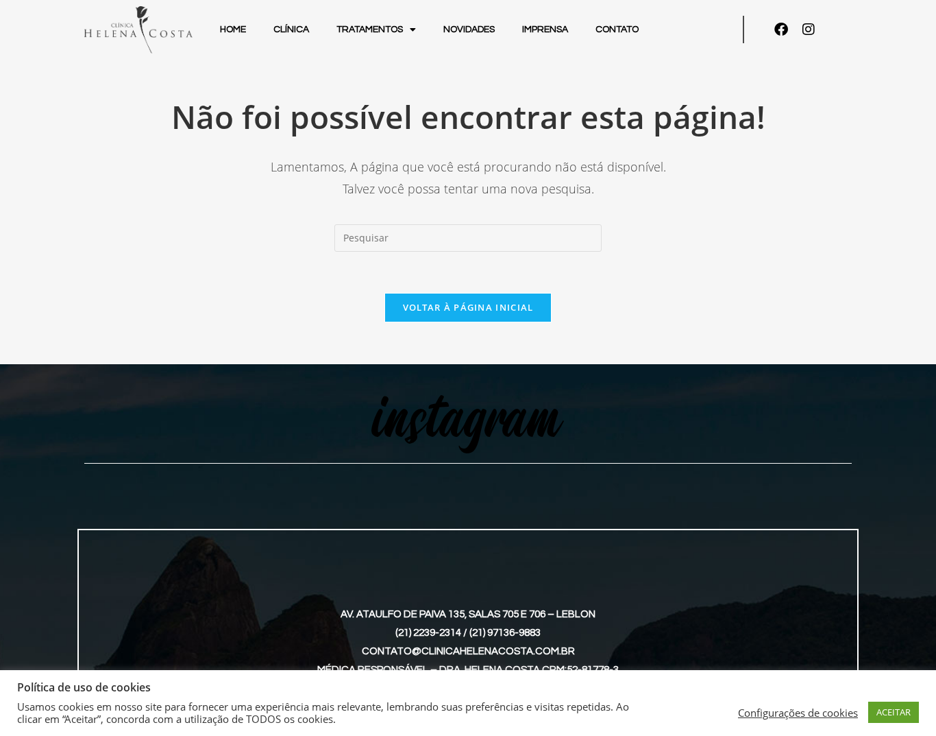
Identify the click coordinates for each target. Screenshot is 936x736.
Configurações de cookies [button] (798, 713)
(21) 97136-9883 (505, 633)
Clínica (291, 29)
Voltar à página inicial (468, 307)
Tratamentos (369, 29)
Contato (617, 29)
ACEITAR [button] (893, 712)
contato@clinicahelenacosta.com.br (468, 651)
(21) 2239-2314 (428, 633)
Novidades (469, 29)
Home (233, 29)
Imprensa (545, 29)
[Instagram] (808, 29)
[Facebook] (781, 29)
